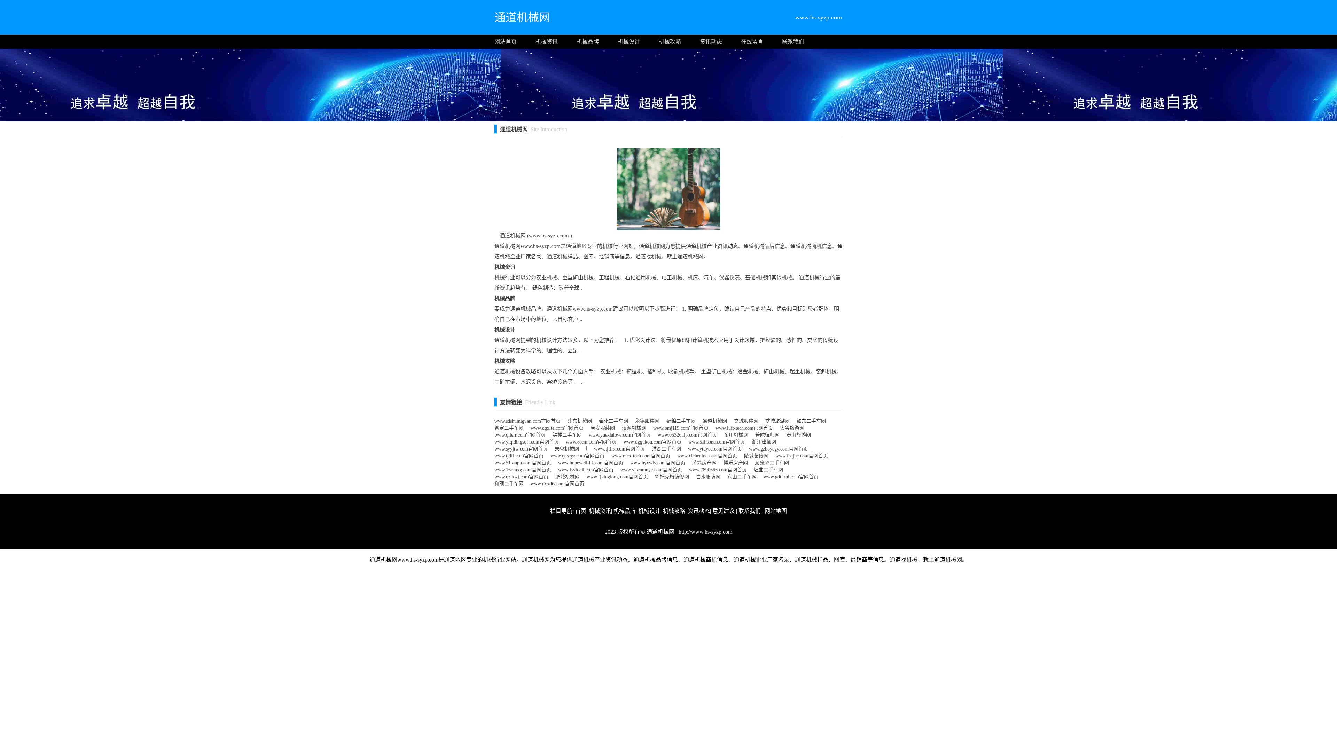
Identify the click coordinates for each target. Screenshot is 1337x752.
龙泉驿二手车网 (772, 462)
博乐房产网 (736, 462)
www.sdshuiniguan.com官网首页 (527, 421)
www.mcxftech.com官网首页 (640, 456)
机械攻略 (670, 42)
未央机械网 (567, 449)
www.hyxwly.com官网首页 (657, 462)
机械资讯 (546, 42)
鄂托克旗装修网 (672, 476)
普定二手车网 (509, 428)
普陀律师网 (767, 435)
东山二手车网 (742, 476)
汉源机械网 (634, 428)
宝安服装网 (603, 428)
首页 (580, 511)
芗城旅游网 (777, 421)
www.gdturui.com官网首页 (791, 476)
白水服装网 (708, 476)
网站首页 (505, 42)
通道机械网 (715, 421)
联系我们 (793, 42)
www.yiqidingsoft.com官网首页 (526, 442)
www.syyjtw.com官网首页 (521, 449)
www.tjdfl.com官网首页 (519, 456)
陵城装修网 (756, 456)
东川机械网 (736, 435)
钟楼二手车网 (567, 435)
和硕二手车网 (509, 483)
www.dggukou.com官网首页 (652, 442)
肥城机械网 (567, 476)
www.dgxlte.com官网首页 (557, 428)
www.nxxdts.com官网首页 (557, 483)
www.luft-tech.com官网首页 (744, 428)
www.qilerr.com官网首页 (520, 435)
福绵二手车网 (681, 421)
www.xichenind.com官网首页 (707, 456)
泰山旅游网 (799, 435)
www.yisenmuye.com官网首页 (651, 469)
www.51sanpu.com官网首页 (522, 462)
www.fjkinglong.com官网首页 (617, 476)
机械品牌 (588, 42)
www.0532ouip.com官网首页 (687, 435)
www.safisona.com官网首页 (716, 442)
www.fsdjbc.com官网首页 (801, 456)
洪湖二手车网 (666, 449)
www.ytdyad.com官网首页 (715, 449)
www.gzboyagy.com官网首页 (778, 449)
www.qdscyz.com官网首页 (577, 456)
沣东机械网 (580, 421)
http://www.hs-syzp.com (704, 532)
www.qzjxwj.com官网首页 (521, 476)
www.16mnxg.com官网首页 (522, 469)
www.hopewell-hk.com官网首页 (590, 462)
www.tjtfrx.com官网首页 (619, 449)
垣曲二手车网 (768, 469)
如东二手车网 (811, 421)
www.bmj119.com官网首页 (681, 428)
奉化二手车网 (613, 421)
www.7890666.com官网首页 (718, 469)
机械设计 (629, 42)
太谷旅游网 (792, 428)
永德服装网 (647, 421)
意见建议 (723, 511)
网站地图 (776, 511)
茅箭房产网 (704, 462)
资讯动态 (711, 42)
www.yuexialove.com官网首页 (620, 435)
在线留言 (752, 42)
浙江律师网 (764, 442)
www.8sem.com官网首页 (591, 442)
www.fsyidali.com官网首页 (585, 469)
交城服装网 (746, 421)
